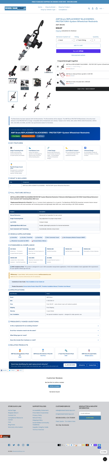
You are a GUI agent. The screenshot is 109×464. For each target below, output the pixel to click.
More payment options (78, 55)
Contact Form (92, 365)
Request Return (13, 413)
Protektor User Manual (64, 286)
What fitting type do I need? (54, 335)
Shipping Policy (38, 420)
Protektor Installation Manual (49, 286)
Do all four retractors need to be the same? (54, 330)
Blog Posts (11, 425)
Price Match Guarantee (40, 413)
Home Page (12, 410)
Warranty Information (15, 427)
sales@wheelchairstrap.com (65, 410)
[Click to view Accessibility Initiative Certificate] (5, 437)
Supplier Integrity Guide (40, 427)
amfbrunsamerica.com (45, 274)
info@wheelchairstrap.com (65, 414)
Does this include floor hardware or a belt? (54, 340)
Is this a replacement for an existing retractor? (54, 326)
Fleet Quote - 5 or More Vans (65, 421)
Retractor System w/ (63, 37)
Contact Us (12, 415)
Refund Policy (37, 418)
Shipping (58, 31)
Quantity (96, 37)
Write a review (54, 386)
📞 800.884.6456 (70, 365)
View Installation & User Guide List (35, 281)
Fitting (77, 37)
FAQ (9, 422)
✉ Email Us (82, 365)
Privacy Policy (37, 415)
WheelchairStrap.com (19, 451)
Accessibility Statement (41, 410)
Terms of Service (38, 430)
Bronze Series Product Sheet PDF (32, 286)
